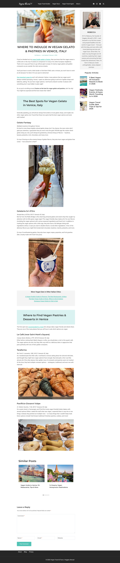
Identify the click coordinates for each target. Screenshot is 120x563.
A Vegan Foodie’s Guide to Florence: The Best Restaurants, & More (46, 297)
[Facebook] (93, 3)
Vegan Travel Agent (68, 4)
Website (60, 538)
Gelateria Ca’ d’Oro (26, 211)
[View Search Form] (103, 4)
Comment (21, 516)
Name (20, 538)
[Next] (71, 479)
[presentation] (32, 473)
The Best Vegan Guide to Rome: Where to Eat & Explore (46, 299)
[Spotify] (100, 3)
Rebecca (38, 55)
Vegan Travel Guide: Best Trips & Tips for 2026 (95, 105)
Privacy (31, 552)
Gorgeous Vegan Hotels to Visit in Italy (46, 301)
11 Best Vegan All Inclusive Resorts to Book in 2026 (96, 81)
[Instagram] (96, 3)
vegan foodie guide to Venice (41, 59)
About (20, 552)
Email (40, 538)
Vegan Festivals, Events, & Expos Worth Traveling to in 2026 (96, 93)
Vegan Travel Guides (44, 4)
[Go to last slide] (21, 479)
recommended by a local (36, 327)
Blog (25, 552)
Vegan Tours (56, 4)
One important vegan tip (24, 77)
